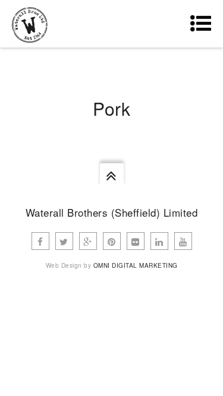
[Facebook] (40, 241)
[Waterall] (30, 24)
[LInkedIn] (159, 241)
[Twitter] (64, 241)
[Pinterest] (112, 241)
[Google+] (88, 241)
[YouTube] (183, 241)
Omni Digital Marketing (135, 265)
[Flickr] (136, 241)
